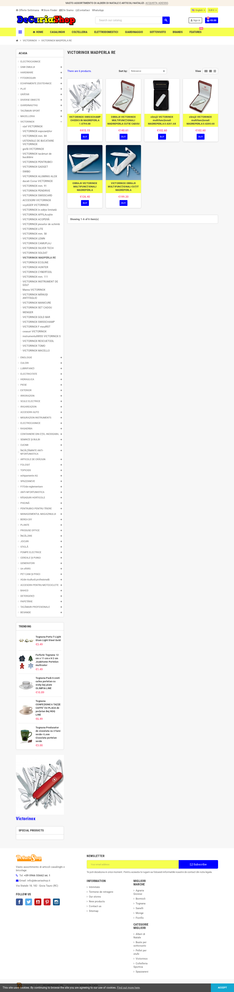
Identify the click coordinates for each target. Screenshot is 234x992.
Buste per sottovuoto (139, 944)
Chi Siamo (68, 10)
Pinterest (47, 902)
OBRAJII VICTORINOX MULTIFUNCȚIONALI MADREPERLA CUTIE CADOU (123, 120)
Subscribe (200, 864)
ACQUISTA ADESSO (156, 3)
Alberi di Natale (139, 936)
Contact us (95, 906)
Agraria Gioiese (138, 892)
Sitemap (93, 911)
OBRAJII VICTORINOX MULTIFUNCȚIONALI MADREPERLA (84, 186)
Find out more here (128, 987)
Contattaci (84, 10)
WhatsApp (98, 10)
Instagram (56, 902)
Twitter (28, 902)
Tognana (140, 903)
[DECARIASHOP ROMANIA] (46, 20)
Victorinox (25, 818)
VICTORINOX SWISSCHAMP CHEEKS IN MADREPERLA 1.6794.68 (85, 120)
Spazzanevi (142, 971)
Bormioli (140, 898)
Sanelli (139, 908)
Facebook (19, 902)
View (198, 71)
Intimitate (94, 887)
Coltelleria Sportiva (140, 965)
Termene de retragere (101, 891)
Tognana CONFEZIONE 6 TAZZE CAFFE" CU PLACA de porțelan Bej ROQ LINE (48, 708)
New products (97, 901)
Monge (140, 913)
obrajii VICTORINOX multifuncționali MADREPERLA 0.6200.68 (200, 120)
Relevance (136, 71)
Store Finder (49, 10)
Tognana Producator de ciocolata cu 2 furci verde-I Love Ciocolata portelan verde (48, 734)
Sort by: (123, 71)
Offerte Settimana (27, 10)
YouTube (37, 902)
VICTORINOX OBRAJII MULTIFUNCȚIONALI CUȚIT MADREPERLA (123, 186)
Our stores (95, 896)
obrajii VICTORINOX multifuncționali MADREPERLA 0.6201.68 (162, 120)
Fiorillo (140, 917)
